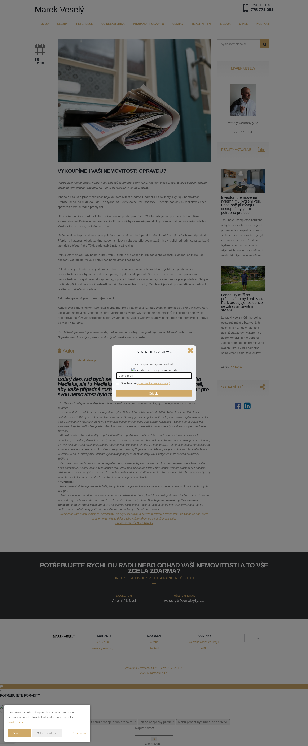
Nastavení (79, 733)
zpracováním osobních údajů (153, 383)
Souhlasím (20, 733)
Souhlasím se (129, 383)
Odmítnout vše (47, 733)
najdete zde (16, 722)
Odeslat (154, 393)
